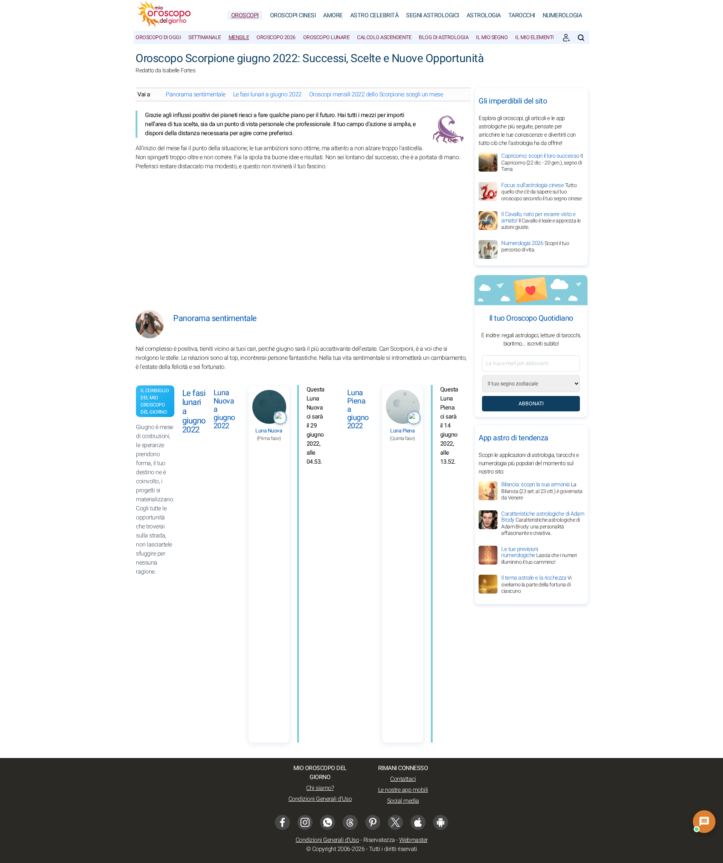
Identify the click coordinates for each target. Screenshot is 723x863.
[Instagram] (305, 822)
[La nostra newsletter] (566, 37)
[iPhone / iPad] (418, 822)
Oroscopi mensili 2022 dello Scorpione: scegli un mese (376, 94)
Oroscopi (245, 15)
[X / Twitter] (395, 822)
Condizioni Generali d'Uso (320, 799)
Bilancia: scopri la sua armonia (542, 491)
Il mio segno (492, 37)
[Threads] (350, 822)
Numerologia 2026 (535, 246)
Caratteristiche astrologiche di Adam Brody (542, 523)
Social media (403, 800)
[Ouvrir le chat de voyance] (704, 821)
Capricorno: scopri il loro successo (542, 162)
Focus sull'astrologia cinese (541, 191)
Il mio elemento (535, 37)
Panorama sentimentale (196, 94)
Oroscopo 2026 (276, 37)
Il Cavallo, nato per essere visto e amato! (541, 220)
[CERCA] (581, 37)
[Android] (440, 822)
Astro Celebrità (374, 15)
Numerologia (562, 15)
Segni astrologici (432, 15)
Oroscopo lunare (326, 37)
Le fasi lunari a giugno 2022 (267, 94)
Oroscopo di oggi (158, 37)
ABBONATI (531, 404)
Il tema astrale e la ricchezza (536, 584)
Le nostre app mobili (403, 790)
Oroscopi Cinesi (293, 15)
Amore (333, 15)
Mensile (239, 37)
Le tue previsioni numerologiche (539, 555)
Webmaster (413, 840)
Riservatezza (379, 840)
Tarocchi (521, 15)
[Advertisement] (301, 235)
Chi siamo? (320, 788)
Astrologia (484, 15)
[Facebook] (282, 822)
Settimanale (204, 37)
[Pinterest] (372, 822)
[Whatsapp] (327, 822)
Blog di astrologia (443, 37)
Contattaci (403, 779)
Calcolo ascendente (384, 37)
